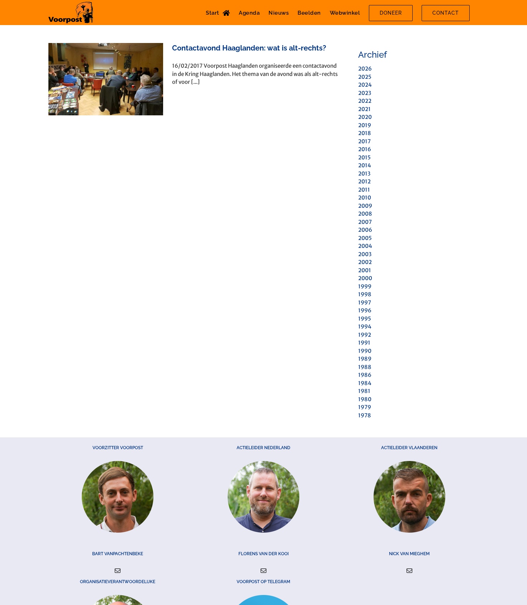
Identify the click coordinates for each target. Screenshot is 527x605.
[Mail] (117, 570)
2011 (364, 189)
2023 (364, 93)
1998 (364, 294)
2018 (364, 133)
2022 (364, 100)
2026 (365, 68)
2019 (364, 125)
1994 (364, 326)
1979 (364, 407)
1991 (364, 342)
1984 (364, 383)
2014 (364, 165)
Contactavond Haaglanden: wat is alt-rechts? (249, 48)
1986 (364, 374)
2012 (364, 181)
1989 (364, 358)
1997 (364, 302)
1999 (364, 286)
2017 (364, 141)
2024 (365, 84)
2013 (364, 173)
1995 (364, 318)
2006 (365, 229)
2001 (364, 270)
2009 (365, 205)
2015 (364, 157)
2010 (364, 197)
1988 (364, 367)
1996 (364, 310)
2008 (365, 213)
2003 (364, 254)
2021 (364, 109)
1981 (364, 391)
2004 (365, 246)
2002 (365, 262)
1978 (364, 415)
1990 (364, 350)
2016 (364, 149)
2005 (365, 238)
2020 (365, 117)
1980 (364, 399)
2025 (364, 76)
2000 (365, 278)
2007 (365, 222)
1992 (364, 334)
